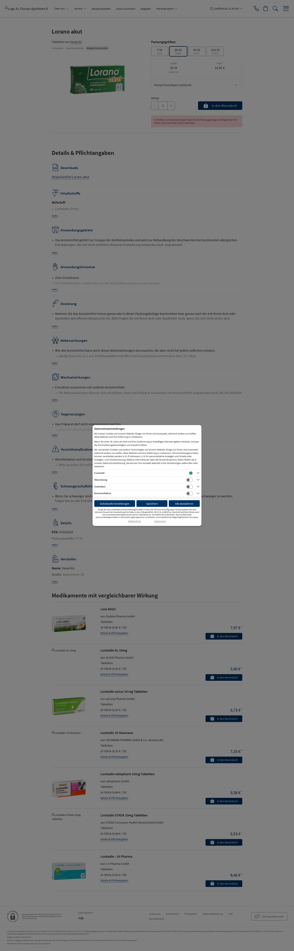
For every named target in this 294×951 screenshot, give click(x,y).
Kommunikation (102, 493)
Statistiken (99, 486)
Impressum (160, 521)
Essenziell (99, 472)
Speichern (152, 503)
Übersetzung (100, 479)
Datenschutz (134, 521)
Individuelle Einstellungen (114, 503)
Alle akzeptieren (184, 503)
